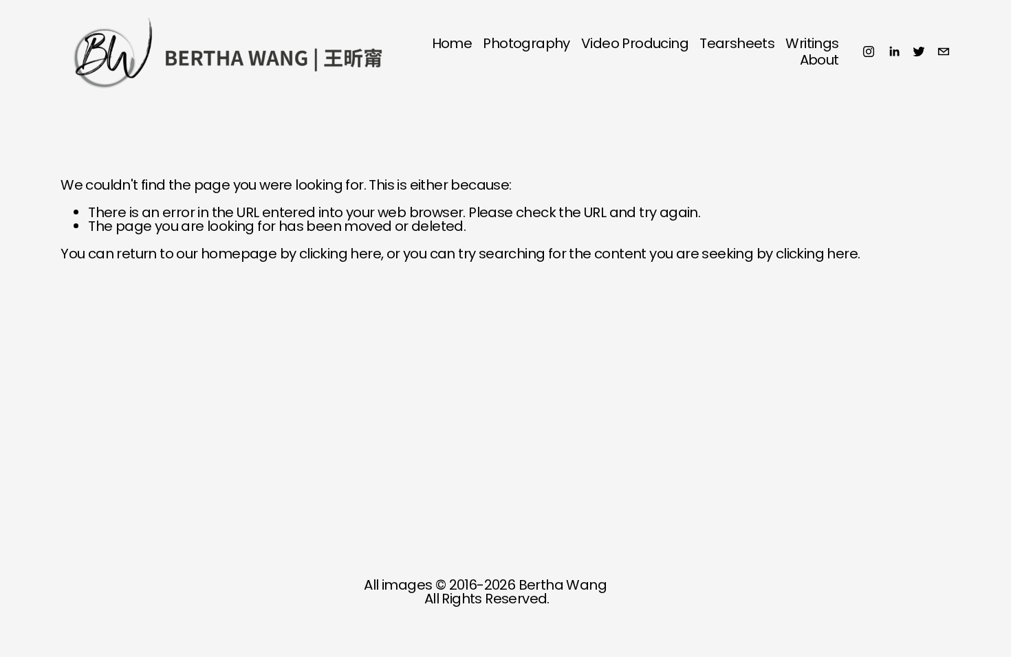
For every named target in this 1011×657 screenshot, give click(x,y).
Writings (811, 43)
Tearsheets (736, 43)
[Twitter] (919, 51)
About (819, 60)
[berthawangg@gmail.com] (943, 51)
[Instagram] (869, 51)
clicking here (340, 253)
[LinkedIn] (894, 51)
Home (452, 43)
